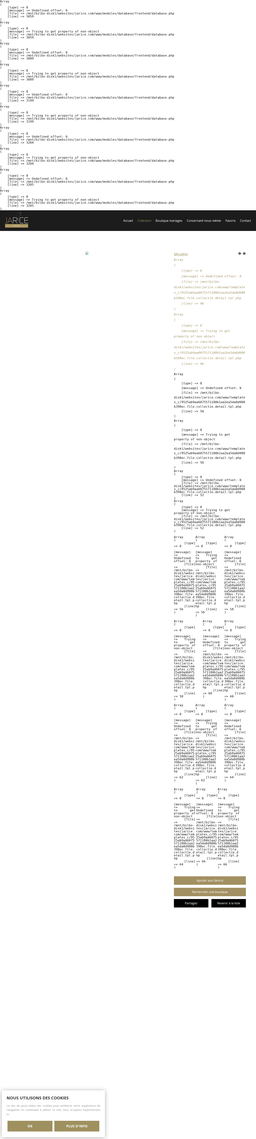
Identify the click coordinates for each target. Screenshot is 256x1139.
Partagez (191, 903)
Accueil (128, 221)
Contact (245, 221)
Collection (144, 221)
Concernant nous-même (204, 221)
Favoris (230, 221)
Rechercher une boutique (210, 892)
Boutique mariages (169, 221)
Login (127, 241)
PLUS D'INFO (77, 1126)
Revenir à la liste (228, 903)
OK (30, 1126)
